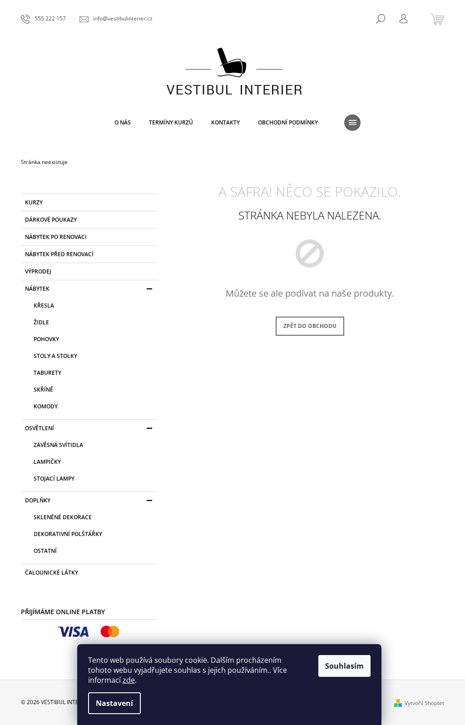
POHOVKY (46, 339)
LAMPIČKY (47, 462)
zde (129, 680)
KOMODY (46, 406)
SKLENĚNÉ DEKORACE (63, 517)
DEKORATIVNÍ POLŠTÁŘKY (68, 534)
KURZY (34, 202)
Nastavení (114, 703)
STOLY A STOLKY (55, 356)
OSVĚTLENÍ (39, 428)
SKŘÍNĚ (43, 389)
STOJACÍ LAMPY (54, 478)
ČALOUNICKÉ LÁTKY (51, 572)
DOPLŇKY (37, 500)
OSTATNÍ (45, 551)
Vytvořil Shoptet (424, 703)
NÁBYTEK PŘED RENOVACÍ (59, 254)
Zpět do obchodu (309, 326)
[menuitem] (122, 122)
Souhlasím (344, 666)
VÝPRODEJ (38, 271)
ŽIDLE (41, 322)
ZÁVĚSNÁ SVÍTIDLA (58, 445)
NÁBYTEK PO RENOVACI (56, 237)
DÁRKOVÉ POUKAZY (51, 219)
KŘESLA (44, 305)
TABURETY (47, 373)
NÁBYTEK (37, 289)
